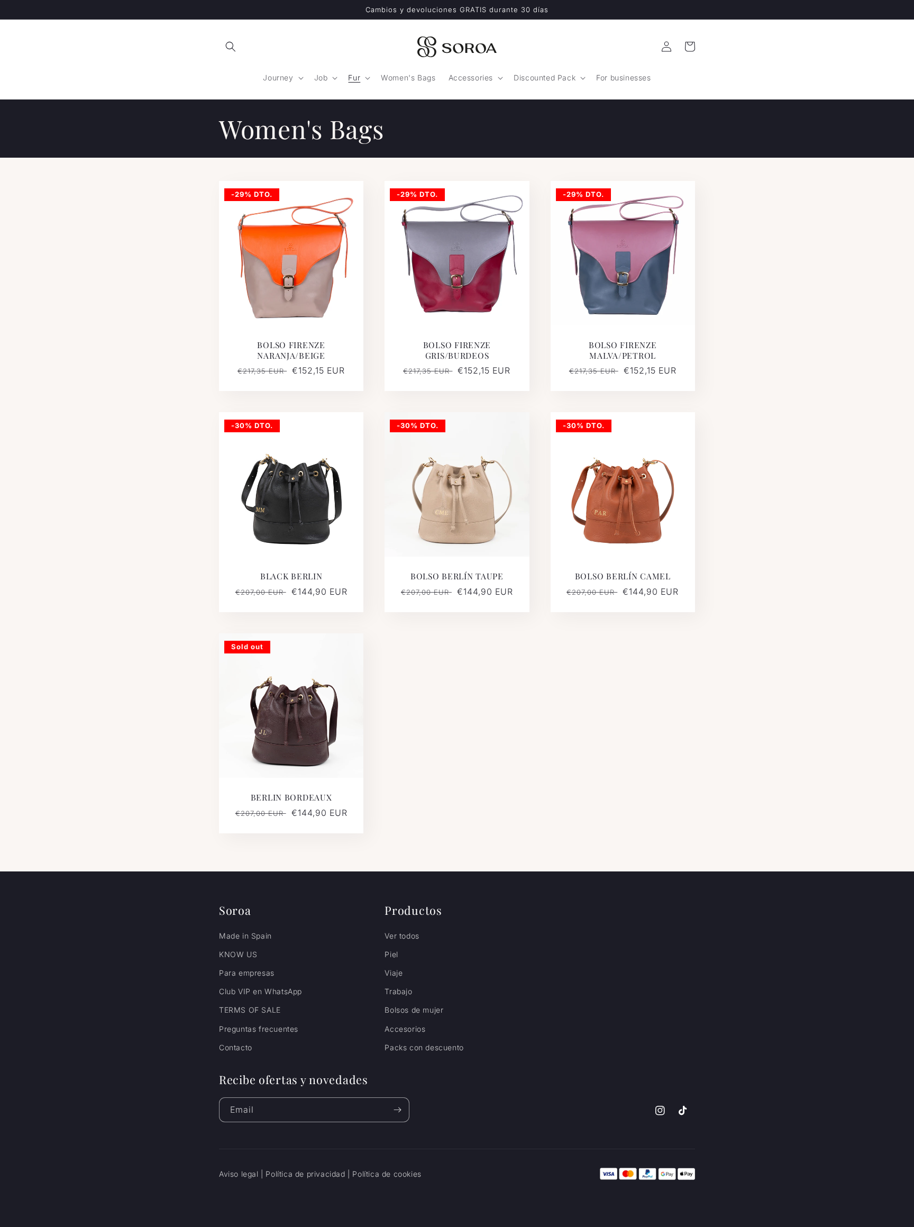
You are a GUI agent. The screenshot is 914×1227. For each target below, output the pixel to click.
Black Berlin (291, 576)
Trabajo (398, 991)
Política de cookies (386, 1173)
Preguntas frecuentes (258, 1028)
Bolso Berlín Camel (623, 576)
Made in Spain (245, 935)
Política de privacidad (305, 1173)
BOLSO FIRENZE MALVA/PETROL (622, 350)
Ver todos (402, 935)
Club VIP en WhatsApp (260, 991)
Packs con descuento (424, 1047)
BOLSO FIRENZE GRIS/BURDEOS (457, 350)
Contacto (235, 1047)
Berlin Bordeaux (291, 797)
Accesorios (405, 1028)
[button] (230, 46)
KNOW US (238, 954)
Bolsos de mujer (414, 1009)
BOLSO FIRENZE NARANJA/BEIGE (291, 350)
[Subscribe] (397, 1109)
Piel (391, 954)
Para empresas (247, 972)
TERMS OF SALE (250, 1009)
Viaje (394, 972)
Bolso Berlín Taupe (457, 576)
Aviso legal (239, 1173)
